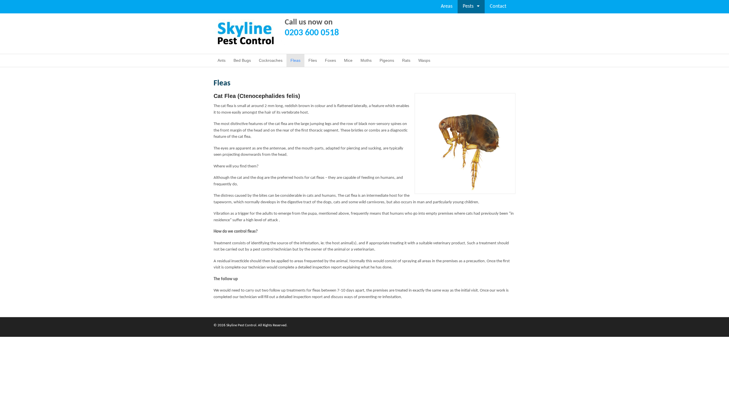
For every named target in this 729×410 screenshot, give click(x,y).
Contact (498, 6)
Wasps (424, 60)
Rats (406, 60)
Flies (312, 60)
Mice (348, 60)
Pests (468, 6)
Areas (446, 6)
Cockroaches (270, 60)
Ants (222, 60)
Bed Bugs (242, 60)
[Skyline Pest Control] (249, 45)
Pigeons (387, 60)
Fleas (295, 60)
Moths (366, 60)
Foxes (330, 60)
